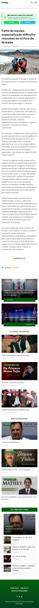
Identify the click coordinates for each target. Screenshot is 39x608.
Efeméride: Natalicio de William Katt (15, 410)
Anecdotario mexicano (11, 337)
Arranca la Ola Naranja (10, 442)
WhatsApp (11, 22)
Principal (8, 8)
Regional (16, 267)
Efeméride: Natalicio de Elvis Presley (16, 355)
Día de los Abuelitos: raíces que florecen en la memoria (19, 498)
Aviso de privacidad (19, 591)
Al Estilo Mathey (9, 479)
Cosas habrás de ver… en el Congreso (16, 470)
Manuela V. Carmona (11, 46)
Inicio (3, 8)
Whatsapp (14, 588)
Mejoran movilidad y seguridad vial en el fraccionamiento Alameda (23, 568)
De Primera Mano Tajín (11, 365)
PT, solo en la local (19, 556)
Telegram (27, 22)
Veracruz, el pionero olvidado (13, 382)
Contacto (24, 588)
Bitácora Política (10, 452)
